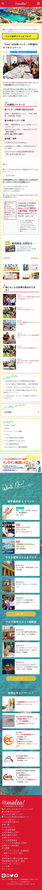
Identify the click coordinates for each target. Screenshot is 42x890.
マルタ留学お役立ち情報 (14, 438)
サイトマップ (7, 868)
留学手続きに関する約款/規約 (15, 858)
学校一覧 (5, 824)
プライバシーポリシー (11, 863)
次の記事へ (34, 258)
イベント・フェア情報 (13, 431)
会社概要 (5, 848)
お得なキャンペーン (10, 837)
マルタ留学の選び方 (10, 821)
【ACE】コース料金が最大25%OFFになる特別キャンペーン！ (20, 391)
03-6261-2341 (9, 808)
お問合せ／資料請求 (10, 845)
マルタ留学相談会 (12, 444)
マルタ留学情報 (8, 829)
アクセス (5, 855)
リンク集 (5, 866)
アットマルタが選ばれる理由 (14, 842)
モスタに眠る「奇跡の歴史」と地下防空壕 (21, 384)
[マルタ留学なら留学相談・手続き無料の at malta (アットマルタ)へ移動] (3, 29)
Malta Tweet (10, 425)
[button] (3, 464)
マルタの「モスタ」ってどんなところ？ (20, 387)
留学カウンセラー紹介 (13, 853)
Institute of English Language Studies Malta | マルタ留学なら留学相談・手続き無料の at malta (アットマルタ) (27, 209)
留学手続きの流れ (9, 835)
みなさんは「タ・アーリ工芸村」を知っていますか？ (21, 397)
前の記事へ (7, 258)
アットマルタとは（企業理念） (17, 850)
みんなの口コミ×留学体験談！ (17, 447)
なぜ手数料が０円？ (10, 832)
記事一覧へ (20, 614)
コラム (14, 52)
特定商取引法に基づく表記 (13, 861)
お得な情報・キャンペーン (28, 52)
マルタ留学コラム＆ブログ (15, 441)
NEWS (7, 428)
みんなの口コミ (8, 827)
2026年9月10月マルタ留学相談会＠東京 (20, 381)
